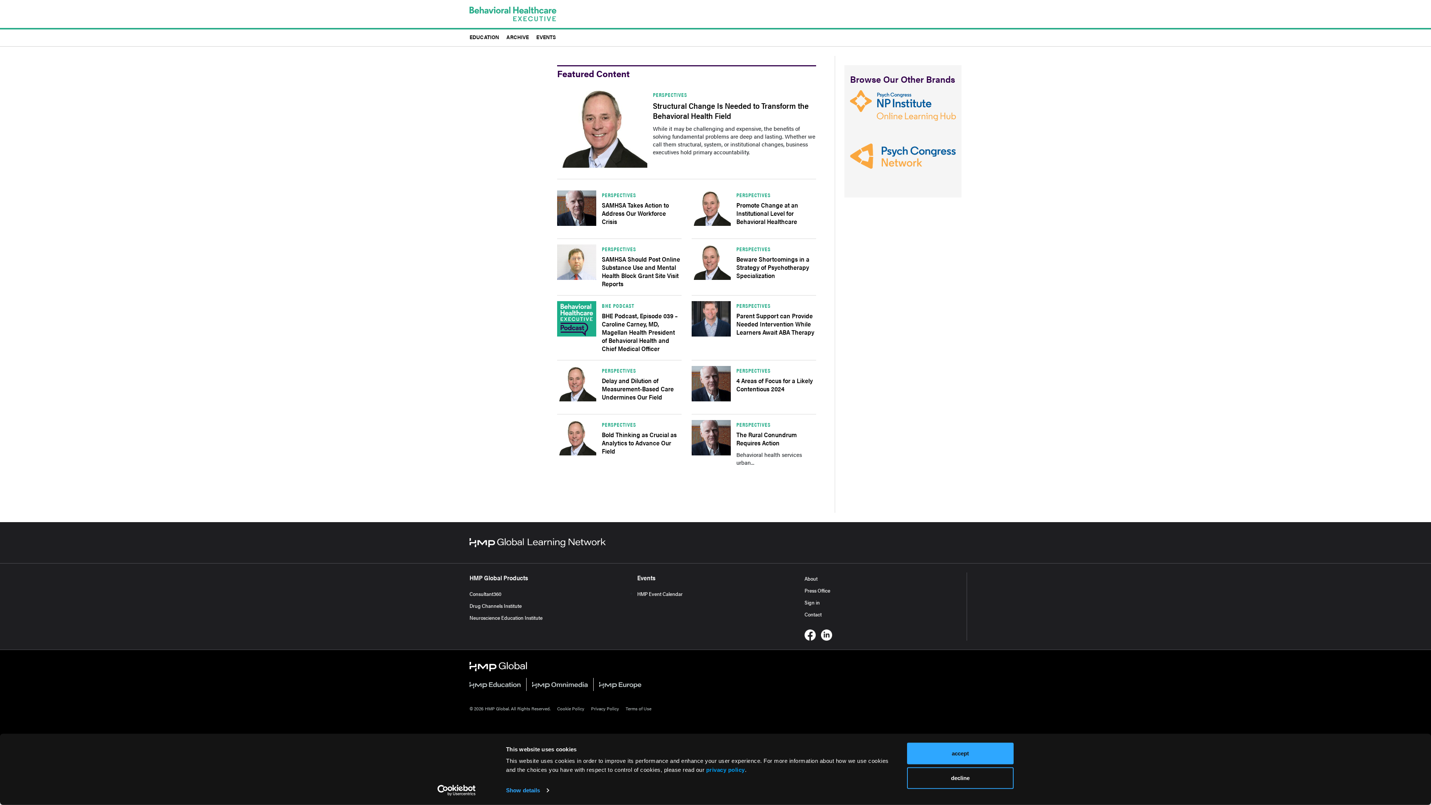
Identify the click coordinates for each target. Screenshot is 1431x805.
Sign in (812, 602)
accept (960, 753)
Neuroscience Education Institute (506, 617)
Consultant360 (486, 593)
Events (546, 37)
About (811, 578)
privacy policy (725, 770)
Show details (523, 790)
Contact (813, 614)
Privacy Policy (605, 708)
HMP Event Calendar (660, 593)
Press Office (817, 590)
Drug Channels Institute (496, 605)
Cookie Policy (570, 708)
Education (484, 37)
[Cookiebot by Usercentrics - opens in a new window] (456, 790)
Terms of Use (638, 708)
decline (960, 777)
